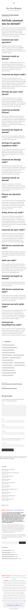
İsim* (3, 419)
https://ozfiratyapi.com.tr (20, 457)
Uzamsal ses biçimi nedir (7, 365)
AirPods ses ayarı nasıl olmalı (8, 350)
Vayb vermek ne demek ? (6, 492)
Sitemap (12, 458)
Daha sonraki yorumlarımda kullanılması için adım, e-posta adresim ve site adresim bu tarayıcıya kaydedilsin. (13, 439)
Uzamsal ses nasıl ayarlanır (8, 375)
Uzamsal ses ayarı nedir (19, 362)
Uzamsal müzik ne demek (15, 357)
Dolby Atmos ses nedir (7, 355)
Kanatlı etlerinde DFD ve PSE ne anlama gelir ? (10, 472)
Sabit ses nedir (5, 357)
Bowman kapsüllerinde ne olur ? (8, 499)
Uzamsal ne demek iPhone (8, 360)
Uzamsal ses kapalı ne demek (8, 370)
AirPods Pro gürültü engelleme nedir (10, 347)
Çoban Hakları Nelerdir (6, 550)
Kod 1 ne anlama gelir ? (6, 485)
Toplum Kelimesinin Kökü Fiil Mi (8, 554)
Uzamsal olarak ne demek (8, 362)
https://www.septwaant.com (7, 457)
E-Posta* (3, 425)
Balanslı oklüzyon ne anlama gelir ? (8, 469)
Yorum (3, 404)
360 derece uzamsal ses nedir (8, 345)
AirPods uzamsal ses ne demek (9, 352)
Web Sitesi (4, 431)
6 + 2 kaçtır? (4, 443)
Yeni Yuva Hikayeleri (14, 8)
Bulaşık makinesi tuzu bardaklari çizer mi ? (10, 489)
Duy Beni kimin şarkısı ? (6, 479)
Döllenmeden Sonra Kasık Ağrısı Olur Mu (9, 558)
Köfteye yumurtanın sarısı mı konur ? (9, 482)
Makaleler (8, 341)
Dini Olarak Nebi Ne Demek (9, 388)
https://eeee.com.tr (5, 458)
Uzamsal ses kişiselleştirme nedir (9, 372)
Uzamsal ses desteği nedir (19, 365)
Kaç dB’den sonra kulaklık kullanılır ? (8, 495)
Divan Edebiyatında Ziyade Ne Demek (12, 384)
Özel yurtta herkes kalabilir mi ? (8, 476)
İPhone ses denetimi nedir (19, 355)
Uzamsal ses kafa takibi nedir (8, 367)
